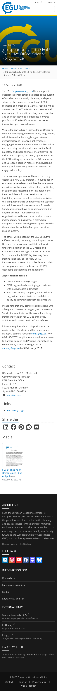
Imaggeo (6, 634)
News (14, 68)
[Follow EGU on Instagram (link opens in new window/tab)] (12, 560)
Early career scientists (13, 584)
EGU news (25, 68)
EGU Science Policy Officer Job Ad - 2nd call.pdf (12, 473)
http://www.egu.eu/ (22, 91)
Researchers (8, 578)
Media (5, 591)
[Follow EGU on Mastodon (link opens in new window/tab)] (32, 560)
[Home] (16, 8)
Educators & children (13, 598)
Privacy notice (39, 682)
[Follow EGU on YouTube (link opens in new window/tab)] (19, 560)
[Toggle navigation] (51, 9)
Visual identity (28, 685)
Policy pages (16, 410)
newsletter (30, 654)
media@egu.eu (39, 333)
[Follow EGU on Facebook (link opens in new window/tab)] (26, 560)
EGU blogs (7, 624)
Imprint (23, 682)
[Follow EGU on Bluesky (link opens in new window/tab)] (39, 560)
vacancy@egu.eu (11, 348)
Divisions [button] (49, 2)
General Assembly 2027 (14, 614)
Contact (9, 682)
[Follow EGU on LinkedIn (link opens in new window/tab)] (5, 560)
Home (5, 68)
